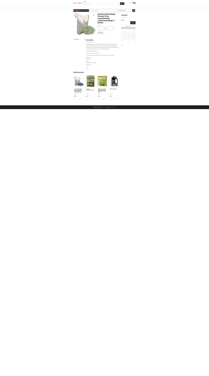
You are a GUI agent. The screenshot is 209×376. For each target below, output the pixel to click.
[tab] (79, 39)
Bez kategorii (123, 17)
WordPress (105, 107)
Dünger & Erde (103, 33)
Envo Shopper (113, 107)
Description (76, 39)
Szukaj (84, 1)
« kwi (128, 42)
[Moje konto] (130, 3)
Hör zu (106, 28)
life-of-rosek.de (77, 3)
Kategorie (77, 10)
